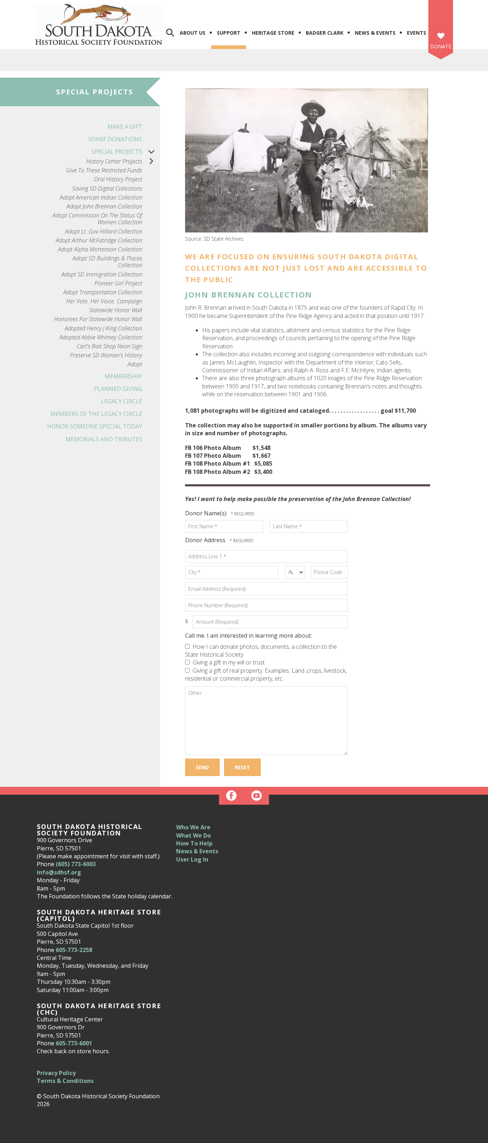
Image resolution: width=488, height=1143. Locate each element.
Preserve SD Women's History (106, 355)
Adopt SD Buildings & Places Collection (107, 262)
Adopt (135, 364)
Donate (440, 46)
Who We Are (193, 827)
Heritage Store (273, 32)
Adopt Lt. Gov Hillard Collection (103, 231)
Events (416, 32)
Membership (123, 376)
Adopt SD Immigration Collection (101, 274)
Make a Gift (125, 127)
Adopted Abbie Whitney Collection (100, 337)
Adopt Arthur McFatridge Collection (99, 240)
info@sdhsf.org (59, 872)
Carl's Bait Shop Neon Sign (109, 346)
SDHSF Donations (115, 139)
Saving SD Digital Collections (107, 188)
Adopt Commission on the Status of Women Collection (97, 219)
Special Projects (116, 152)
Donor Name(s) (206, 513)
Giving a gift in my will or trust (228, 662)
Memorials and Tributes (103, 439)
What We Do (193, 835)
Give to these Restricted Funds (104, 170)
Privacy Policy (56, 1073)
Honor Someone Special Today (94, 426)
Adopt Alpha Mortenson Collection (100, 249)
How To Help (194, 843)
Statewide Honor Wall (115, 310)
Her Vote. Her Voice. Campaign (104, 301)
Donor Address (206, 540)
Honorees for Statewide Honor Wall (98, 319)
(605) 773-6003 (76, 864)
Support (228, 32)
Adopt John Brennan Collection (104, 206)
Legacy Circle (121, 401)
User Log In (192, 859)
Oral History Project (118, 179)
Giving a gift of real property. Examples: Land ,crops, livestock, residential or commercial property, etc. (266, 674)
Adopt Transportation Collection (102, 292)
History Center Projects (114, 161)
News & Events (375, 32)
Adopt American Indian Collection (101, 197)
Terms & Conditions (65, 1081)
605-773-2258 (74, 950)
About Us (192, 32)
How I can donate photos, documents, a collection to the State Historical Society (261, 650)
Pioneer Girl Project (118, 283)
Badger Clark (324, 32)
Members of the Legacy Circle (96, 414)
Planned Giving (118, 389)
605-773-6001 (74, 1043)
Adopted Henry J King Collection (103, 328)
